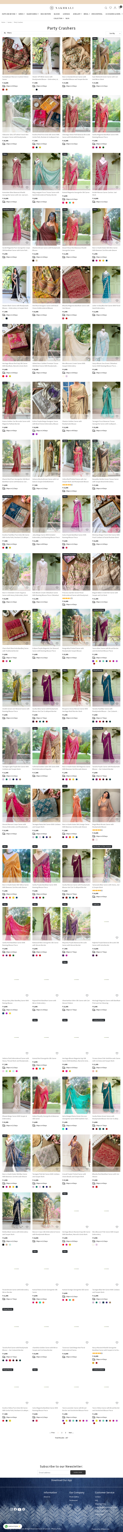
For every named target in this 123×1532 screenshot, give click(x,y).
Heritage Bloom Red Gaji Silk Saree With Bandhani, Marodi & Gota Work (15, 364)
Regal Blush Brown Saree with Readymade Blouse (103, 825)
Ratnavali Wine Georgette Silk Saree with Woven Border (45, 944)
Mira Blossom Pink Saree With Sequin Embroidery (105, 1233)
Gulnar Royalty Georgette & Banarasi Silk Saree (45, 1117)
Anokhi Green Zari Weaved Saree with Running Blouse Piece (15, 710)
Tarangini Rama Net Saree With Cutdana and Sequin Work (46, 825)
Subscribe (78, 1472)
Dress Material (97, 14)
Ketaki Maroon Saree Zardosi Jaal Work (104, 193)
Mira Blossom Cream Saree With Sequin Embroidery (73, 364)
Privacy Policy (57, 1529)
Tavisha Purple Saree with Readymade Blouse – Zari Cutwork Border (106, 767)
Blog (67, 18)
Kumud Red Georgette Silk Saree (44, 1058)
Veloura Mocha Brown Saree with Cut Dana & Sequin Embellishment (45, 480)
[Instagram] (11, 1509)
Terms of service (44, 1529)
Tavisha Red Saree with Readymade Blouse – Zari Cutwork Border (15, 1348)
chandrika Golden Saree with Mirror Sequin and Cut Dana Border (45, 1348)
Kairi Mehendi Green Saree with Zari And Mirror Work (105, 78)
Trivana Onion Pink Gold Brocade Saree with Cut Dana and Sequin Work (106, 1059)
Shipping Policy (100, 1504)
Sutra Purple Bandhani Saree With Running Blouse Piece (74, 536)
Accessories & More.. (113, 14)
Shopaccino (105, 1529)
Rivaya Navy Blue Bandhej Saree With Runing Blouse (15, 1001)
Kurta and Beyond (8, 14)
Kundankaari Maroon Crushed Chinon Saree (15, 78)
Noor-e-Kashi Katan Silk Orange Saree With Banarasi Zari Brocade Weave (75, 825)
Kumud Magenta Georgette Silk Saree (75, 192)
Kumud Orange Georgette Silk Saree (75, 1290)
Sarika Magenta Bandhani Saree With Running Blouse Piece (105, 135)
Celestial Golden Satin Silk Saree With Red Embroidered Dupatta (45, 767)
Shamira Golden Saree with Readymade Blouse (72, 422)
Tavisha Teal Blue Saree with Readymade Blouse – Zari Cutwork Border (104, 710)
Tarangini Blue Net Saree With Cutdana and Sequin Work (106, 1291)
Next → (71, 1433)
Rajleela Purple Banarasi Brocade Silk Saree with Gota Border (105, 944)
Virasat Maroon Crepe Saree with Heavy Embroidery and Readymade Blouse (15, 825)
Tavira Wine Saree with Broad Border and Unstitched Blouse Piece (105, 649)
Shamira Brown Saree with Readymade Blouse (46, 249)
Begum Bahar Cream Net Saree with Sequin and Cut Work (105, 594)
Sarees (20, 14)
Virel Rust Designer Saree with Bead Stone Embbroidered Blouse (45, 306)
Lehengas (66, 14)
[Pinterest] (23, 1509)
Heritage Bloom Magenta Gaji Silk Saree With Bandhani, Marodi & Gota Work (75, 1059)
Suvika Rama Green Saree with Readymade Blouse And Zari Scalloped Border (106, 1117)
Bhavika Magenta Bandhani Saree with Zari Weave (75, 306)
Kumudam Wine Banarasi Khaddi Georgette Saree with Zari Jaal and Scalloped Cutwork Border (15, 193)
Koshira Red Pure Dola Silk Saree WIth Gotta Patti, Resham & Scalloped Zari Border (45, 135)
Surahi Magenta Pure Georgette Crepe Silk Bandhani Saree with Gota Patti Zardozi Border (16, 249)
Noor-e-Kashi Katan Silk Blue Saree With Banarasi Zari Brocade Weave (14, 1175)
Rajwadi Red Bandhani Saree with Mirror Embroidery (44, 1001)
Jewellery (77, 14)
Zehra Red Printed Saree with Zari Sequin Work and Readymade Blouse (75, 480)
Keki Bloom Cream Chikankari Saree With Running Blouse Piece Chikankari (45, 594)
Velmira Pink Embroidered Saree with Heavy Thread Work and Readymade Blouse (15, 1059)
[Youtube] (19, 1509)
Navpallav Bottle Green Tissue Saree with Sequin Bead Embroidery (105, 480)
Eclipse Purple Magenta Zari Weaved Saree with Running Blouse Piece (45, 649)
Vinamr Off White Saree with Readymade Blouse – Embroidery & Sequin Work (45, 78)
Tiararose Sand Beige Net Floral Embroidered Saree (73, 1348)
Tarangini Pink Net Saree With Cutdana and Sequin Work (45, 1175)
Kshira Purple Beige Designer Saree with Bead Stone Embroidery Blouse (45, 422)
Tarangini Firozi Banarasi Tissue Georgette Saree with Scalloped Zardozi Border (104, 422)
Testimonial (73, 1500)
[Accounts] (115, 7)
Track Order (99, 1514)
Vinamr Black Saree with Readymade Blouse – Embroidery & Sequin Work (15, 306)
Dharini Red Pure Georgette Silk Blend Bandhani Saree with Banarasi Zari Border (16, 480)
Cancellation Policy (101, 1511)
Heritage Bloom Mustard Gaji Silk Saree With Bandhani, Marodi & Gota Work (76, 1233)
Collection (58, 18)
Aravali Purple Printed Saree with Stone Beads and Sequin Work (74, 1175)
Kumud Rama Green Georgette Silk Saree (44, 1291)
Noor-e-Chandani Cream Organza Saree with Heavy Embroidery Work (15, 594)
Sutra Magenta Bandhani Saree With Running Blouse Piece (45, 1409)
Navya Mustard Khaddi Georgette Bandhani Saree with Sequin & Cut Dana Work (106, 1348)
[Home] (61, 8)
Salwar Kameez (32, 14)
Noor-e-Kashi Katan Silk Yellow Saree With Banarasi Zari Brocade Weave (15, 886)
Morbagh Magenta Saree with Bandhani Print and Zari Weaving (106, 1001)
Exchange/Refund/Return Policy (106, 1507)
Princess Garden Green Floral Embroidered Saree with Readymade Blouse (75, 594)
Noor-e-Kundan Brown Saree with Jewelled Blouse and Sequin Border (75, 78)
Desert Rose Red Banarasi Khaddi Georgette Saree (74, 249)
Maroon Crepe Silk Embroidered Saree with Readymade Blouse (46, 1233)
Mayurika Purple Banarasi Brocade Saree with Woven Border (74, 944)
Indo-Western (46, 14)
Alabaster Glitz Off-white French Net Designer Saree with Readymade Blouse (15, 135)
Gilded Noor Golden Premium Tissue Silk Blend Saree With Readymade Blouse (45, 364)
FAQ (96, 1500)
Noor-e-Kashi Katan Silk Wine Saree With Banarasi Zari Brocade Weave (104, 249)
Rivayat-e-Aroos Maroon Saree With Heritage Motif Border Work (75, 710)
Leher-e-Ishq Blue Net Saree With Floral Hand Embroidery (106, 306)
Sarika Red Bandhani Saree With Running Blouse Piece (13, 944)
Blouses (57, 14)
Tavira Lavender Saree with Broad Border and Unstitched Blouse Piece (75, 1409)
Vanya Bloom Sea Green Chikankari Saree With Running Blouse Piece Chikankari (104, 364)
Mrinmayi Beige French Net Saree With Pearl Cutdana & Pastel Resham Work (106, 536)
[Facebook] (15, 1509)
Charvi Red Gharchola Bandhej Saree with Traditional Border (15, 649)
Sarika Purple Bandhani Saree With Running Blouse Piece (44, 886)
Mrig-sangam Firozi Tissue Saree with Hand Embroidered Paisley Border (45, 193)
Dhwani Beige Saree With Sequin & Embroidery (14, 1117)
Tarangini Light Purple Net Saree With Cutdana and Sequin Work (15, 767)
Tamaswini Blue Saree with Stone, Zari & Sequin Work (106, 886)
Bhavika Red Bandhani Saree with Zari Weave (105, 1175)
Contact (98, 1497)
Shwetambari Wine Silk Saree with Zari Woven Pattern (76, 1001)
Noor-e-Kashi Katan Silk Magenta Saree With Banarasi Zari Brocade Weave (76, 767)
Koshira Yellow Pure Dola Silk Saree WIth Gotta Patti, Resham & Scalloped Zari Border (15, 1409)
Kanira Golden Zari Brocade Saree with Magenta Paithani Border (16, 422)
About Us (47, 1497)
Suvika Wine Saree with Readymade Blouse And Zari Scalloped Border (45, 710)
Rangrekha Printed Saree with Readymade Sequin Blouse (73, 649)
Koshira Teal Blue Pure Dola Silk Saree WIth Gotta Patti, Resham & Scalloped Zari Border (15, 536)
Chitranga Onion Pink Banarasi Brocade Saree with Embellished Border (76, 135)
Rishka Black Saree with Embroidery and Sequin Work (15, 1233)
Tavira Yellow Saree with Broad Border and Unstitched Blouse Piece (106, 1409)
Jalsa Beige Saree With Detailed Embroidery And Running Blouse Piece (46, 536)
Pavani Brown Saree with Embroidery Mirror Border (15, 1291)
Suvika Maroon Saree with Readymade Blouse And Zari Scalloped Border (76, 886)
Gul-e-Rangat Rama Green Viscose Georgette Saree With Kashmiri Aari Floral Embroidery (75, 1117)
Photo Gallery (74, 1497)
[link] (106, 7)
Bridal (86, 14)
